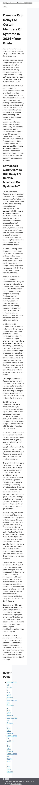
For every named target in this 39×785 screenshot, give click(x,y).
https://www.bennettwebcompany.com (17, 3)
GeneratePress (16, 784)
